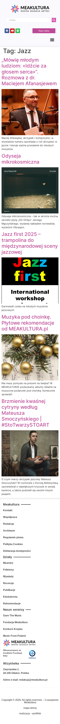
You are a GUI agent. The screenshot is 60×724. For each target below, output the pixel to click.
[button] (52, 39)
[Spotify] (17, 30)
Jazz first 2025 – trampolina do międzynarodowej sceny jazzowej (30, 243)
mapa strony (30, 708)
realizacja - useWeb (30, 713)
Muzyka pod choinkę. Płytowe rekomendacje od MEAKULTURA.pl (28, 323)
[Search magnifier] (54, 20)
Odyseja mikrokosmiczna (20, 159)
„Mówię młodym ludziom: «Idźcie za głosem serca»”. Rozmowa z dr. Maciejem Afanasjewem (29, 72)
